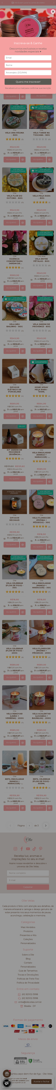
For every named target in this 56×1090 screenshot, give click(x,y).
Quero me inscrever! (28, 81)
